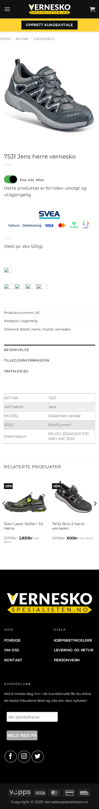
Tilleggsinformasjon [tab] (26, 360)
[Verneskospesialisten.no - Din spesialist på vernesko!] (49, 9)
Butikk (22, 39)
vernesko (62, 329)
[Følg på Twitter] (37, 757)
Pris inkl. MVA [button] (32, 180)
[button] (7, 9)
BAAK (25, 329)
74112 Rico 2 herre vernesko (68, 526)
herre (36, 329)
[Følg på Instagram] (24, 757)
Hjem (5, 39)
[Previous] (4, 514)
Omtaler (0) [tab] (16, 371)
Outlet (47, 329)
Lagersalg (44, 39)
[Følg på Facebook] (10, 757)
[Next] (95, 514)
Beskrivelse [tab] (16, 350)
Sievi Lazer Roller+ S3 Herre (23, 526)
